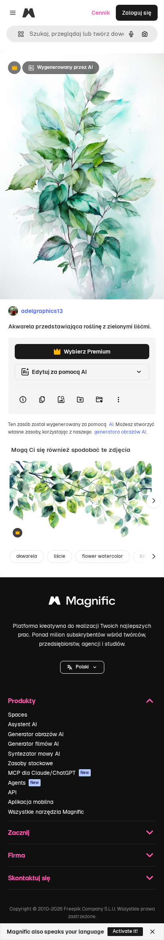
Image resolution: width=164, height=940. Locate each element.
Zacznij (18, 832)
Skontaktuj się (29, 878)
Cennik (101, 12)
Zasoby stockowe (30, 763)
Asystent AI (22, 724)
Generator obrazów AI (36, 734)
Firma (16, 855)
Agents (23, 782)
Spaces (17, 714)
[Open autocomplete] (18, 34)
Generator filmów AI (33, 743)
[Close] (152, 931)
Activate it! (125, 931)
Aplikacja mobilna (30, 801)
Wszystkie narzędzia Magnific (46, 811)
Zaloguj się (136, 12)
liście (59, 556)
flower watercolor (102, 556)
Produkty (21, 700)
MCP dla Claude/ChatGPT (48, 772)
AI (111, 424)
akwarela (26, 556)
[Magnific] (82, 602)
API (12, 792)
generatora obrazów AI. (120, 432)
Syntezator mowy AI (34, 753)
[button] (82, 667)
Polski (82, 667)
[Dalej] (153, 501)
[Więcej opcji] (118, 400)
